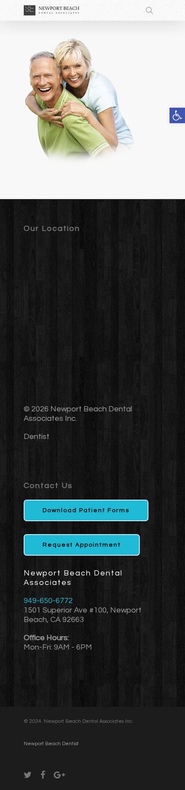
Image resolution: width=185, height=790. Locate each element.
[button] (177, 115)
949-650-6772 (48, 601)
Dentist (36, 436)
